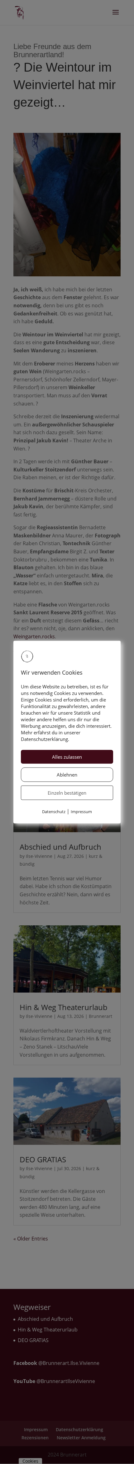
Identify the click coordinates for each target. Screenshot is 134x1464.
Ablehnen (67, 775)
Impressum (81, 811)
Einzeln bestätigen (67, 793)
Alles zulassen (67, 757)
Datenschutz (53, 811)
